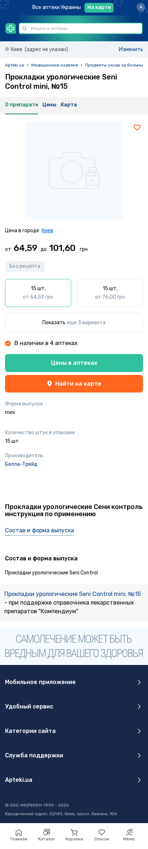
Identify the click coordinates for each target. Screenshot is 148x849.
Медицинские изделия (54, 65)
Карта (69, 105)
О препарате (21, 105)
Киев (47, 231)
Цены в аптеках (74, 362)
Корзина (74, 838)
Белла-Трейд (21, 464)
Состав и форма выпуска (39, 530)
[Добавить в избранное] (137, 127)
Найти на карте (78, 383)
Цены (49, 105)
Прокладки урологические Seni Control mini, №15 (72, 594)
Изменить (131, 49)
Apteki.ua (14, 65)
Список (101, 838)
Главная (18, 838)
